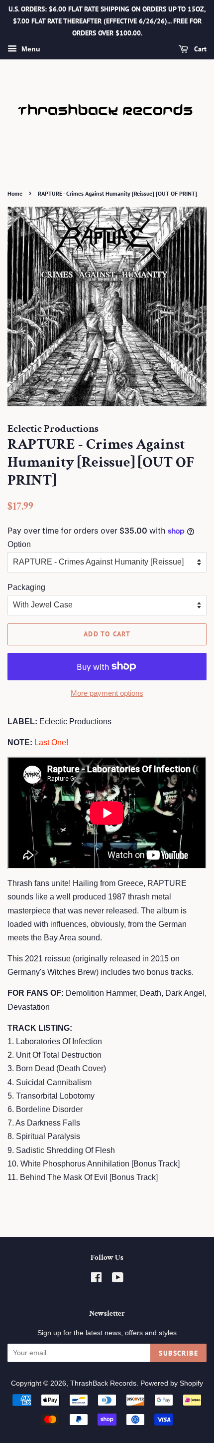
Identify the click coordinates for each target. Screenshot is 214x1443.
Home (14, 193)
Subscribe (178, 1353)
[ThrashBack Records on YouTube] (117, 1279)
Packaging (26, 587)
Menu (29, 49)
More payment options (107, 693)
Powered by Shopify (171, 1383)
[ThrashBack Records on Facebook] (96, 1279)
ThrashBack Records (103, 1383)
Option (19, 544)
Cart (199, 49)
